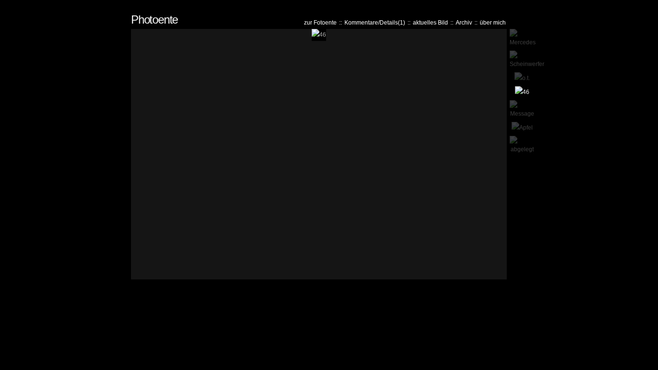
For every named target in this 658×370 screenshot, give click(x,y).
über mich (493, 22)
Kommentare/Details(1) (374, 22)
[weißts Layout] (652, 5)
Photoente (154, 19)
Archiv (464, 22)
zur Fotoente (320, 22)
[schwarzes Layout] (648, 5)
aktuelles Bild (430, 22)
